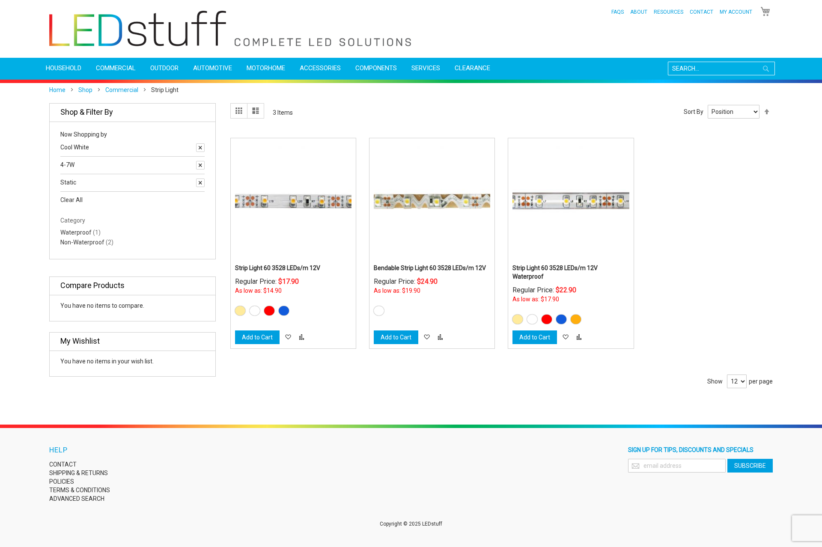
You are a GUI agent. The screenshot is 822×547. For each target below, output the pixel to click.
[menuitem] (63, 68)
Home (57, 89)
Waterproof (80, 232)
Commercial (121, 89)
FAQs (617, 12)
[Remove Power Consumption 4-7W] (200, 165)
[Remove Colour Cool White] (200, 147)
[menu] (411, 68)
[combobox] (721, 68)
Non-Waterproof (86, 242)
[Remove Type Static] (200, 182)
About (638, 12)
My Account (736, 12)
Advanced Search (76, 498)
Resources (668, 12)
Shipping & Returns (78, 473)
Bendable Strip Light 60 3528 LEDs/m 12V (430, 268)
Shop (85, 89)
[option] (240, 310)
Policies (61, 481)
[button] (288, 337)
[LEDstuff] (230, 28)
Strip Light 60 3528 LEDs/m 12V (277, 268)
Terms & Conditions (79, 490)
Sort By (693, 111)
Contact (701, 12)
